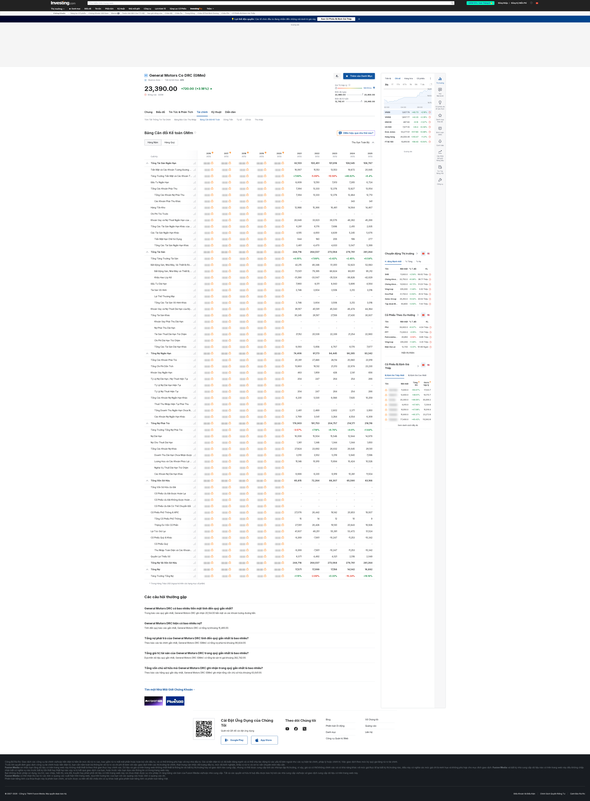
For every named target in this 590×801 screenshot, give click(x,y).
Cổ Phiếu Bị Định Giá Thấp (397, 366)
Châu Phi (225, 13)
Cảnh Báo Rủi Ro (577, 794)
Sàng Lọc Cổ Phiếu (178, 9)
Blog (328, 719)
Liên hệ (368, 732)
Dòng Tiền (228, 119)
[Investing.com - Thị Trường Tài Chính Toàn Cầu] (63, 3)
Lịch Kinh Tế (160, 9)
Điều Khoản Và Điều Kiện (524, 794)
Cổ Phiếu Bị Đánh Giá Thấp (243, 13)
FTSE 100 (389, 142)
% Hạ (418, 261)
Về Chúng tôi (371, 719)
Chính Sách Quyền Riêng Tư (552, 794)
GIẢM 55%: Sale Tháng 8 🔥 (480, 3)
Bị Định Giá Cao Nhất (417, 375)
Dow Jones (390, 132)
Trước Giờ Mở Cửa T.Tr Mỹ (133, 13)
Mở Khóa (368, 88)
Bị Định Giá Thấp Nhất (394, 375)
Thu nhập (259, 119)
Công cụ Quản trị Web (337, 738)
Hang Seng (390, 137)
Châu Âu (178, 13)
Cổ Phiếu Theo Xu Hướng (400, 315)
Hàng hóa (408, 78)
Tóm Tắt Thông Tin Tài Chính (157, 119)
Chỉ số (397, 78)
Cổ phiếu (421, 78)
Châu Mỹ (168, 13)
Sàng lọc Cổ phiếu (78, 13)
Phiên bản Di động (335, 725)
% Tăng (408, 261)
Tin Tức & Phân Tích (181, 112)
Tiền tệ (388, 78)
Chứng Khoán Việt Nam (98, 13)
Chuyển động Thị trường (399, 253)
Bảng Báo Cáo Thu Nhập (185, 119)
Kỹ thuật (216, 112)
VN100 (388, 117)
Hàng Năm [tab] (153, 142)
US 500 (388, 127)
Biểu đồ (160, 112)
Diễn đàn (230, 112)
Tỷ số (239, 119)
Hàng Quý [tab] (170, 142)
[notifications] (531, 2)
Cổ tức (248, 119)
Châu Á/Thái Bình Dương (208, 13)
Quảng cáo (370, 725)
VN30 (387, 112)
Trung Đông (190, 13)
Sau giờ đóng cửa (154, 13)
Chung (148, 112)
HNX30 (388, 122)
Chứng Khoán (59, 13)
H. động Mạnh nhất (393, 261)
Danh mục (331, 732)
